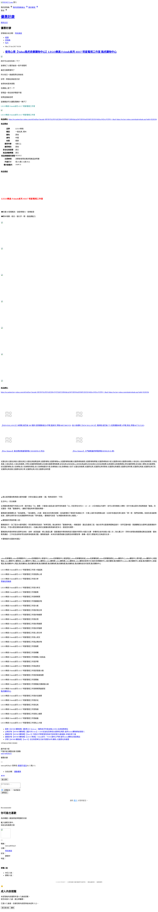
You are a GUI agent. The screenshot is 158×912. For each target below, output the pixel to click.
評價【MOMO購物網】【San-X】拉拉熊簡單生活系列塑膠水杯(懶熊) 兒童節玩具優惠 (37, 739)
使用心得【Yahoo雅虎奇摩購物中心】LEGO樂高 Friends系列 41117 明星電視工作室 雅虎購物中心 (61, 51)
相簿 (7, 37)
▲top (3, 775)
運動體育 (17, 772)
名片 (7, 43)
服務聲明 (99, 882)
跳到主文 (4, 23)
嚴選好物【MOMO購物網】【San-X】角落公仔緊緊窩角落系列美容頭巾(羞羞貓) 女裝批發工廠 (40, 734)
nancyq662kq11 (6, 753)
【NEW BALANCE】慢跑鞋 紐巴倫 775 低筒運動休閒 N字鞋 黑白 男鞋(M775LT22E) (112, 425)
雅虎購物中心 (6, 691)
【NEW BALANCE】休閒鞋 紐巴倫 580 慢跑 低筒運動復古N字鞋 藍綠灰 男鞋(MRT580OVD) (36, 425)
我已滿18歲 (5, 908)
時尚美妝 (18, 33)
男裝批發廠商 (6, 581)
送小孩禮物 (76, 425)
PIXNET (63, 882)
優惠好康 (8, 17)
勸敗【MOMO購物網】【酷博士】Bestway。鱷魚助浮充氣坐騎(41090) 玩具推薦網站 (36, 729)
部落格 (7, 40)
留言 (25, 766)
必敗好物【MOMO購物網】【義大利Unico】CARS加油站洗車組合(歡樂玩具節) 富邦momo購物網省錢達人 (45, 732)
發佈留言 (4, 792)
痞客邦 (20, 766)
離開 (12, 908)
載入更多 (4, 779)
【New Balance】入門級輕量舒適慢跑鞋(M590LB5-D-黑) (93, 451)
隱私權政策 (91, 882)
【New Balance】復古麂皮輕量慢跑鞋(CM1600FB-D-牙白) (22, 451)
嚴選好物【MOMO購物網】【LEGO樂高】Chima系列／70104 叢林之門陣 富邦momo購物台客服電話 (42, 737)
